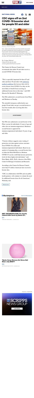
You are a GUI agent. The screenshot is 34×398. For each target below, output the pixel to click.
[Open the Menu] (2, 2)
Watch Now (29, 2)
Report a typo (6, 184)
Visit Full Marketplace (26, 195)
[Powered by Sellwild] (29, 291)
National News (8, 14)
